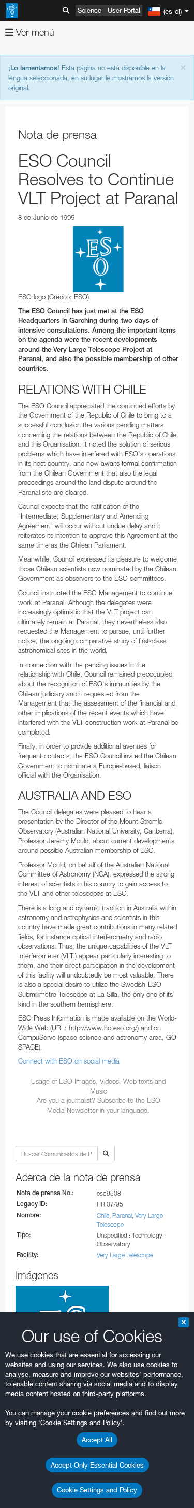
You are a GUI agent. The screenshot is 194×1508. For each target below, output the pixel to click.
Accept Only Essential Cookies (97, 1465)
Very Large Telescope (125, 1255)
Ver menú (33, 32)
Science (89, 10)
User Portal (124, 10)
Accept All (97, 1439)
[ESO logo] (98, 259)
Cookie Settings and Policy (97, 1490)
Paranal (122, 1215)
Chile (103, 1215)
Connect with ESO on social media (69, 1061)
